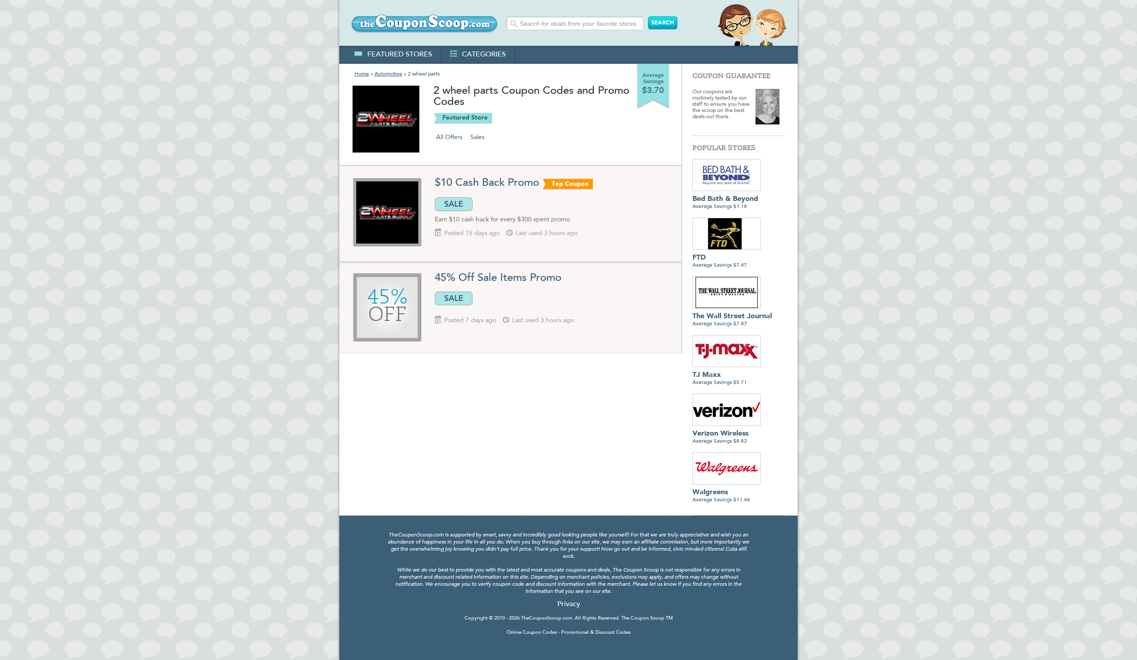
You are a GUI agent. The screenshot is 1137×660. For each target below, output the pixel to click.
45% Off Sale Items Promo (498, 278)
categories (484, 54)
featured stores (399, 54)
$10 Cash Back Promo (487, 183)
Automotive (388, 74)
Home (361, 74)
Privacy (568, 604)
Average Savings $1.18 (725, 202)
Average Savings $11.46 (721, 496)
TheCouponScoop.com (546, 618)
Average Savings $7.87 (732, 320)
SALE (453, 204)
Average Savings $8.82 (720, 437)
